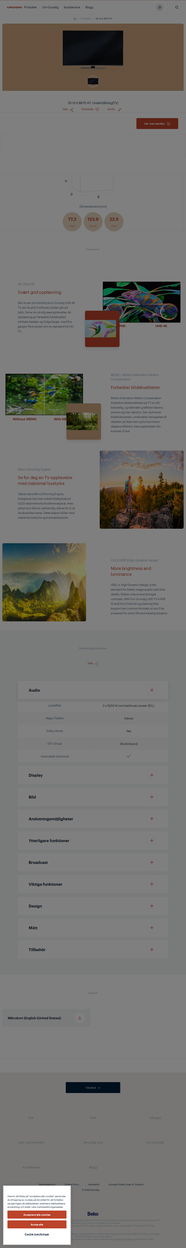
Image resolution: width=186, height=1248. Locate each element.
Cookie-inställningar (37, 1234)
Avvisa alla (37, 1224)
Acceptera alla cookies (36, 1214)
